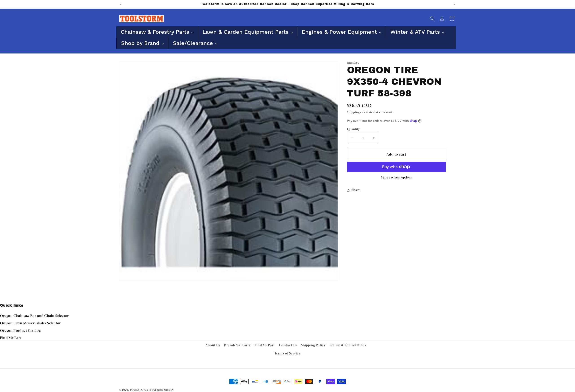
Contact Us (288, 345)
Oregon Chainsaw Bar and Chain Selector (34, 316)
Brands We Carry (237, 345)
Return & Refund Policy (348, 345)
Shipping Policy (313, 345)
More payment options (396, 177)
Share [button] (356, 190)
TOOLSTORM (139, 389)
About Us (213, 345)
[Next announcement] (454, 4)
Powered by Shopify (161, 389)
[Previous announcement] (121, 4)
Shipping (353, 112)
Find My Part (11, 338)
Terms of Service (287, 353)
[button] (432, 19)
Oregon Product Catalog (20, 330)
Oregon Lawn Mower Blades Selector (30, 323)
